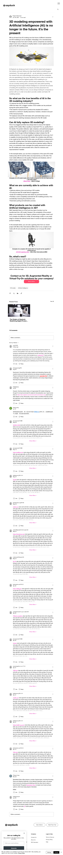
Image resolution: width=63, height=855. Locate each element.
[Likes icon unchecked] (14, 364)
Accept (56, 852)
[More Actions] (53, 346)
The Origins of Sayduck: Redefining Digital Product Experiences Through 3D (18, 320)
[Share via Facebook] (10, 293)
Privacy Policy (49, 839)
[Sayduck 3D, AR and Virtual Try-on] (19, 310)
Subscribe (14, 848)
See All (52, 301)
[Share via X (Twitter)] (14, 293)
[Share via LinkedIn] (17, 293)
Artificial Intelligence (23, 288)
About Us (33, 839)
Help (47, 842)
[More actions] (53, 17)
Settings (49, 852)
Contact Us (33, 837)
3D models (13, 288)
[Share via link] (21, 293)
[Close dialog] (24, 833)
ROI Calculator (34, 842)
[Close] (61, 852)
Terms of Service (50, 837)
